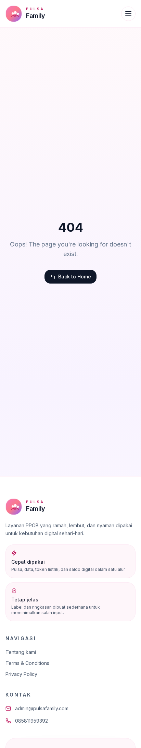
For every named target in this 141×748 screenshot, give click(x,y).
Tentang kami (20, 652)
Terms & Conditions (27, 663)
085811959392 (31, 721)
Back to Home (74, 276)
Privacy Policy (21, 674)
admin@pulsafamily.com (41, 708)
